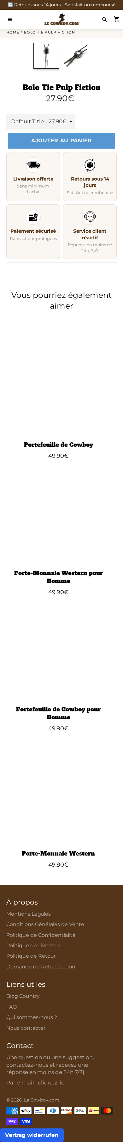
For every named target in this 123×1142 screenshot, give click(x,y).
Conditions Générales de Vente (45, 924)
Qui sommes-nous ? (31, 1017)
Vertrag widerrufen (32, 1135)
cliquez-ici (52, 1082)
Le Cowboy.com (41, 1099)
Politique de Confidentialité (41, 935)
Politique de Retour (31, 956)
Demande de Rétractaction (40, 967)
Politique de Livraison (33, 945)
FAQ (11, 1007)
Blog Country (23, 996)
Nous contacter (25, 1028)
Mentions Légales (28, 914)
